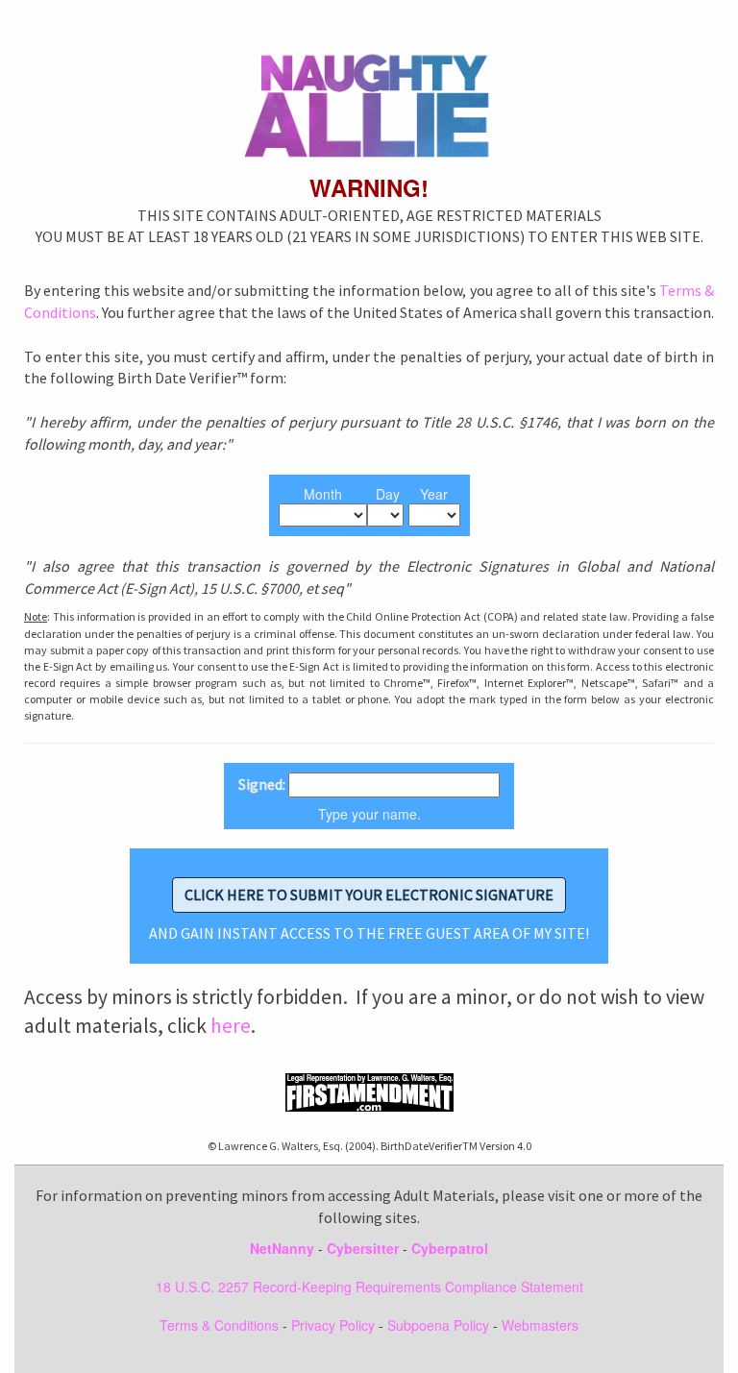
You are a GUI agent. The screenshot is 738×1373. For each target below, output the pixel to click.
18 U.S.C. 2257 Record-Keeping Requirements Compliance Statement (369, 1286)
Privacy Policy (333, 1325)
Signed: (261, 784)
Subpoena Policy (438, 1325)
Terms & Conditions (219, 1325)
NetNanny (282, 1248)
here (230, 1026)
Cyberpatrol (449, 1248)
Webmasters (540, 1325)
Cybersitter (363, 1248)
